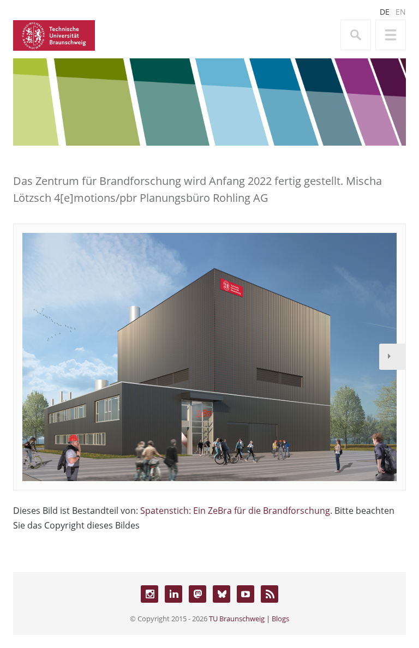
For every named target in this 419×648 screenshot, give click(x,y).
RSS (269, 594)
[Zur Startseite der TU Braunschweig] (54, 34)
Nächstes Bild (392, 357)
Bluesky (221, 594)
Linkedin (173, 594)
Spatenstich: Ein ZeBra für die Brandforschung (235, 511)
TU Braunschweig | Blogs (249, 618)
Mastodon (197, 594)
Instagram (149, 594)
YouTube (245, 594)
